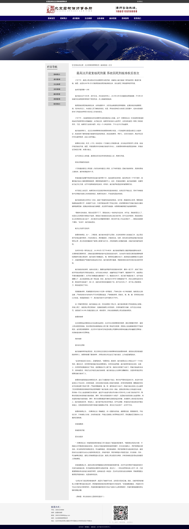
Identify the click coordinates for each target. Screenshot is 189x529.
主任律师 (88, 18)
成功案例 (76, 18)
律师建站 (87, 527)
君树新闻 (125, 18)
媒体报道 (112, 18)
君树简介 (63, 18)
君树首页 (51, 18)
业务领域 (100, 18)
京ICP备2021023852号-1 (103, 527)
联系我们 (140, 1)
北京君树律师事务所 (92, 65)
